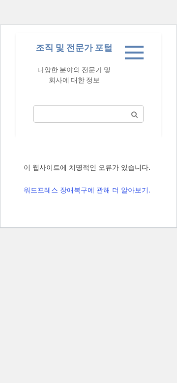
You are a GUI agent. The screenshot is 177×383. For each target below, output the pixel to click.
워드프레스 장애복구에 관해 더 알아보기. (87, 190)
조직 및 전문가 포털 (74, 47)
